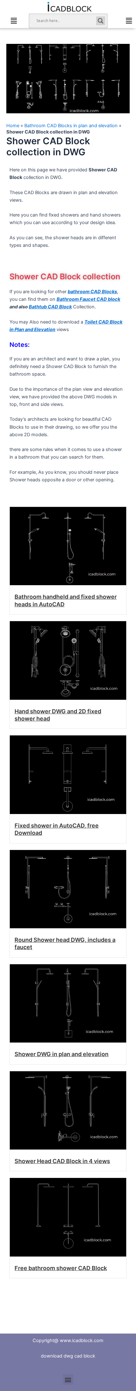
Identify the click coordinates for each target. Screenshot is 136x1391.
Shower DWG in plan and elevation (61, 1054)
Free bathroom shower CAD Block (61, 1268)
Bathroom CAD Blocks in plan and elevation (71, 125)
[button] (14, 21)
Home (12, 125)
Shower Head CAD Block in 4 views (62, 1161)
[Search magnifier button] (100, 20)
